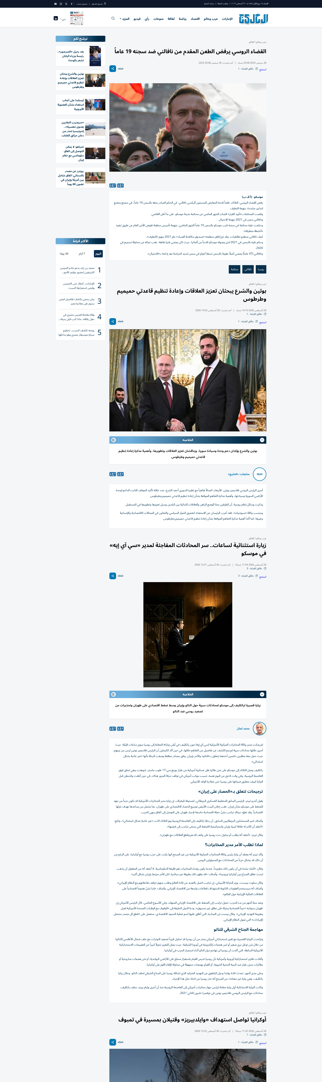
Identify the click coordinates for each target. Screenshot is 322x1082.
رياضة (182, 19)
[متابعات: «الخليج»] (259, 474)
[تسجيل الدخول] (105, 4)
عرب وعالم (211, 19)
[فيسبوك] (71, 4)
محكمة (234, 269)
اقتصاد (195, 19)
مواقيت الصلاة (223, 4)
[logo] (253, 19)
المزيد (125, 19)
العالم (251, 42)
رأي (147, 19)
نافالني (248, 269)
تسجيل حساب (82, 4)
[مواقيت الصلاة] (56, 19)
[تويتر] (66, 4)
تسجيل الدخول (97, 4)
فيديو (137, 19)
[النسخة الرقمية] (77, 19)
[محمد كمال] (259, 728)
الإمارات (227, 19)
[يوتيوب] (55, 4)
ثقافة (171, 19)
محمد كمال (243, 729)
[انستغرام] (61, 4)
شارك (120, 68)
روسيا (261, 269)
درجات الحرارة (209, 4)
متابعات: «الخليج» (239, 474)
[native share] (112, 68)
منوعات (158, 19)
